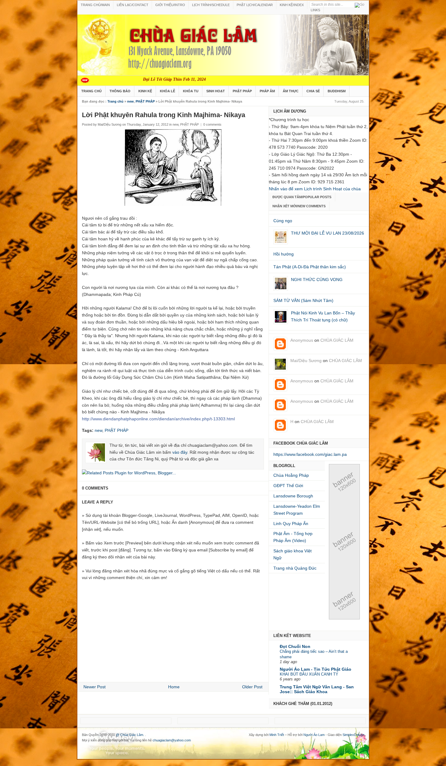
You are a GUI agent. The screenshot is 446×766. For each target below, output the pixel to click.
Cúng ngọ (282, 220)
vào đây (179, 452)
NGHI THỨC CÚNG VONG (317, 279)
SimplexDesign (353, 735)
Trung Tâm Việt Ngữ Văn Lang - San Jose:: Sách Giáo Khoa (317, 689)
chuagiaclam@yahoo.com (172, 740)
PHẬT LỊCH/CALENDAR (255, 5)
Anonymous (301, 340)
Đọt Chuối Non (295, 646)
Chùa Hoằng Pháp (291, 475)
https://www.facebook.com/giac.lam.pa (310, 454)
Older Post (252, 686)
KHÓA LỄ (167, 91)
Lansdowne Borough (293, 495)
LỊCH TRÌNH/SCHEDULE (211, 5)
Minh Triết (276, 735)
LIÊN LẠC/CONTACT (132, 5)
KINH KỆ (145, 91)
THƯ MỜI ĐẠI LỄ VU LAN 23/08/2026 (327, 233)
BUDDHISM (337, 91)
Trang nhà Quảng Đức (294, 568)
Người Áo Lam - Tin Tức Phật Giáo (315, 669)
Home (174, 686)
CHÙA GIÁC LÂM (336, 340)
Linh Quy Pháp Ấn (290, 523)
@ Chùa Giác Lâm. (130, 735)
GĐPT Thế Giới (288, 485)
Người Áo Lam (314, 735)
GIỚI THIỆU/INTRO (170, 5)
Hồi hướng (283, 254)
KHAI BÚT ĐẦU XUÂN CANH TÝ (309, 674)
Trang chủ (115, 101)
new (130, 101)
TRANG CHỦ (91, 91)
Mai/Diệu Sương (306, 360)
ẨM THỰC (291, 91)
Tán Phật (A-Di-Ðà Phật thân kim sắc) (309, 266)
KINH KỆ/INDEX (292, 5)
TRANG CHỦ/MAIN (95, 5)
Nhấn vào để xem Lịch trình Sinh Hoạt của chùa (315, 188)
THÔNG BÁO (120, 91)
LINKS (315, 10)
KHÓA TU (190, 91)
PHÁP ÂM (267, 91)
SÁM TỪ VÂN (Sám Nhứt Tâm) (303, 300)
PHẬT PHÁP (242, 91)
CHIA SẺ (313, 91)
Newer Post (94, 686)
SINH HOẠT (215, 91)
